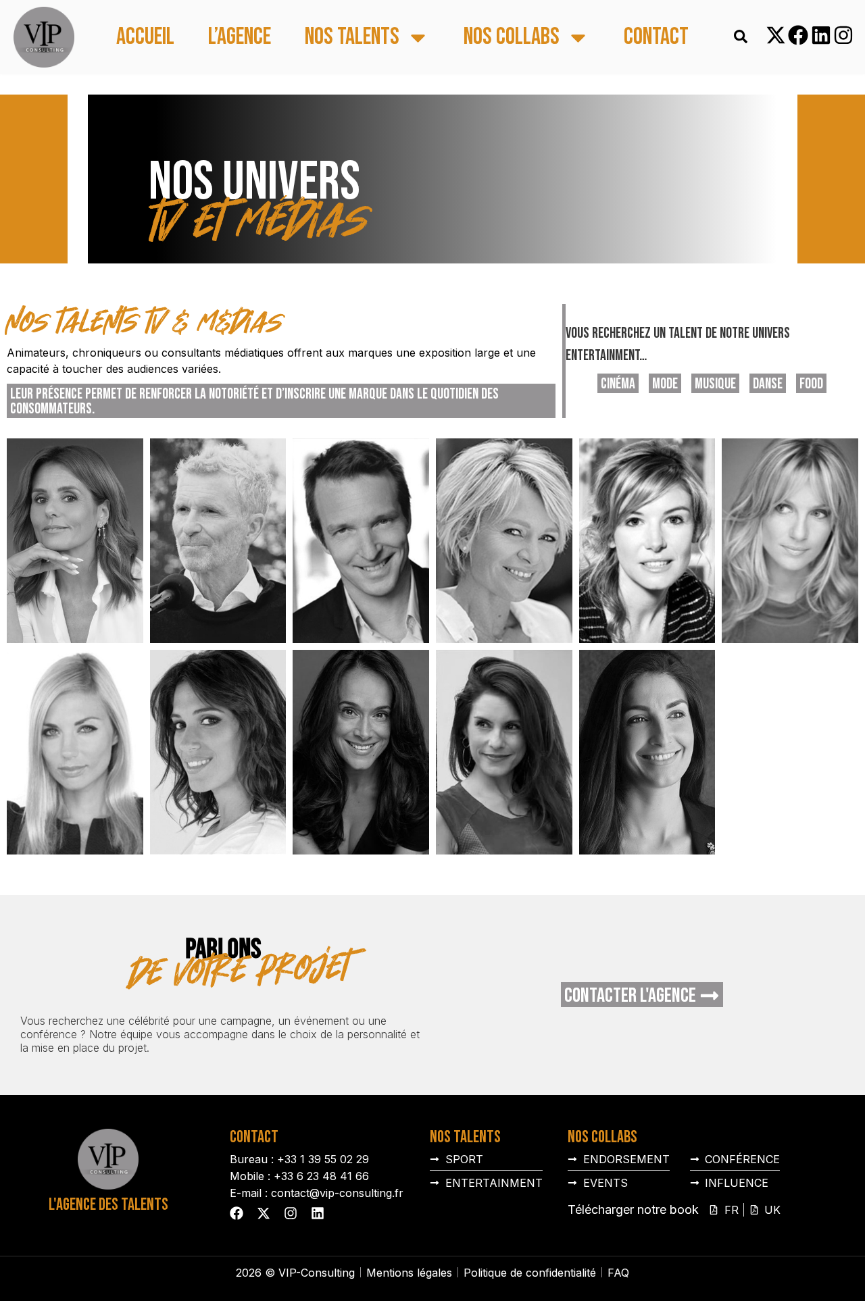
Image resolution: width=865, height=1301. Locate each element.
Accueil (145, 37)
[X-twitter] (776, 35)
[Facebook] (798, 35)
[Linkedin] (821, 35)
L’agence (239, 37)
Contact (656, 37)
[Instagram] (843, 35)
